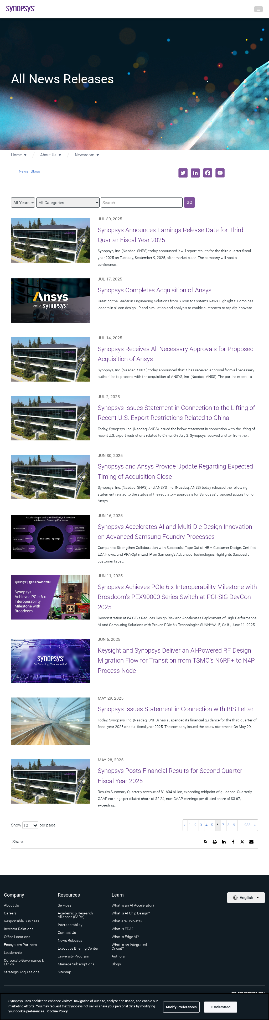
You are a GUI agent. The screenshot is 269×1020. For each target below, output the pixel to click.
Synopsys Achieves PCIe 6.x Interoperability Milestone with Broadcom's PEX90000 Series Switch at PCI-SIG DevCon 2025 (177, 597)
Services (64, 905)
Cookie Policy (57, 1011)
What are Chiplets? (127, 921)
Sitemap (64, 972)
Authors (118, 956)
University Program (73, 956)
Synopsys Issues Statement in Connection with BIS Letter (176, 709)
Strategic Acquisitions (21, 972)
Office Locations (17, 937)
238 (247, 825)
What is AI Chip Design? (131, 913)
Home (16, 155)
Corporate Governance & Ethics (24, 962)
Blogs (35, 171)
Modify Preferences (181, 1007)
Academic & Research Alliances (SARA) (75, 915)
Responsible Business (21, 921)
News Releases (70, 940)
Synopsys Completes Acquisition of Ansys (154, 290)
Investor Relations (18, 929)
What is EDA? (122, 929)
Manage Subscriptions (76, 964)
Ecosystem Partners (20, 945)
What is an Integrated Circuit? (129, 946)
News (23, 171)
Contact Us (67, 932)
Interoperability (70, 925)
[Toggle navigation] (258, 9)
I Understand (221, 1007)
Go (189, 202)
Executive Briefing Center (78, 948)
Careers (10, 913)
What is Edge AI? (125, 937)
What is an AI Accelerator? (133, 905)
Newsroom (84, 155)
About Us (48, 155)
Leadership (13, 952)
